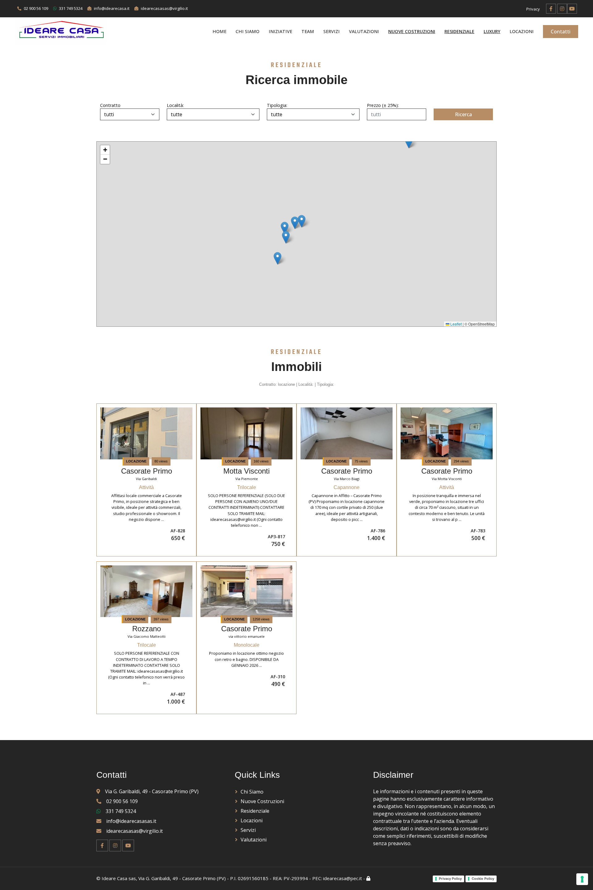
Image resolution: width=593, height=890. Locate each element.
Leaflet (455, 323)
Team (307, 32)
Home (219, 32)
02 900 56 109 (122, 801)
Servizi (331, 32)
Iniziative (280, 32)
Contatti (560, 31)
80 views (161, 461)
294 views (461, 461)
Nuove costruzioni (262, 801)
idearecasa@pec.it (342, 878)
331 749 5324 (121, 811)
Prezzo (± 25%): (383, 105)
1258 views (261, 619)
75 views (361, 461)
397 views (161, 619)
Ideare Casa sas (119, 878)
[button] (295, 222)
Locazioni (522, 32)
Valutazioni (364, 32)
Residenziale (255, 810)
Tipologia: (274, 105)
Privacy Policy (450, 878)
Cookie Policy (483, 878)
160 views (261, 461)
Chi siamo (247, 32)
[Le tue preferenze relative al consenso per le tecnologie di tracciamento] (582, 879)
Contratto (105, 105)
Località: (174, 105)
